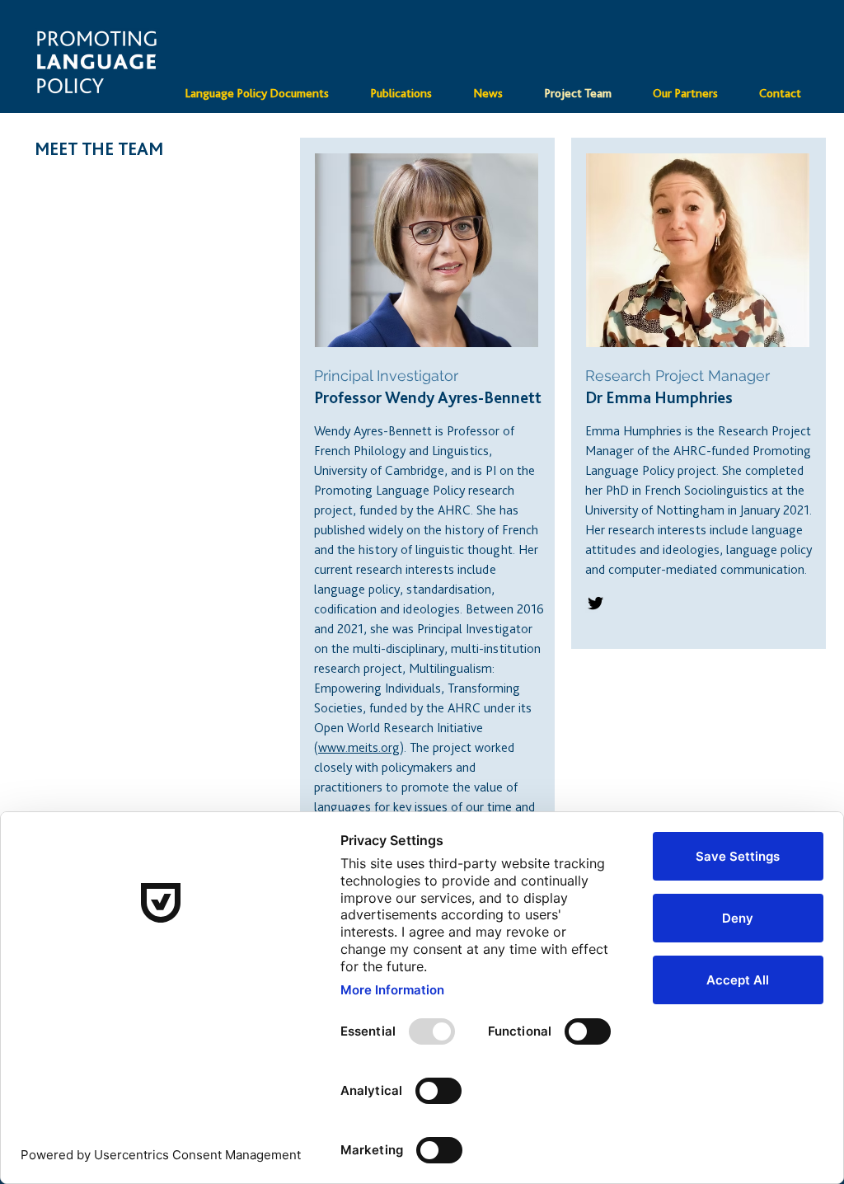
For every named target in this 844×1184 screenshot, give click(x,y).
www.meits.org (359, 747)
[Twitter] (595, 603)
